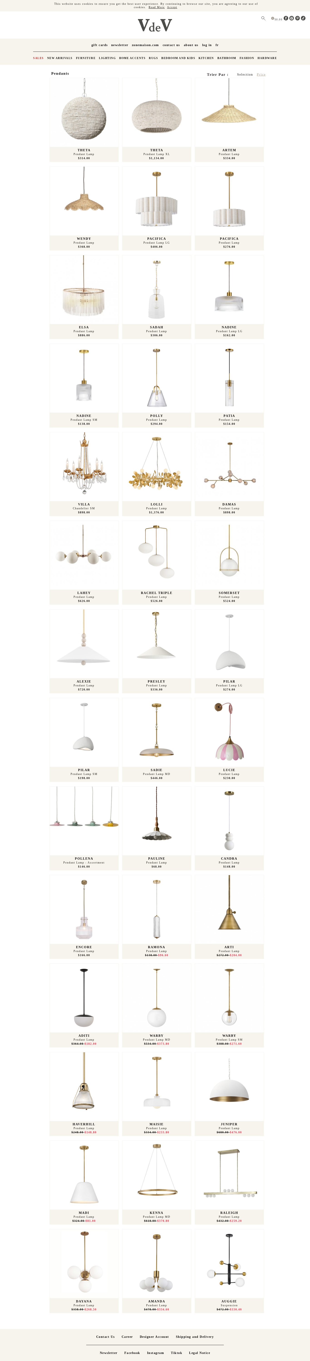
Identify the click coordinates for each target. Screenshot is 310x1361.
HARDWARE (267, 58)
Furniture (86, 58)
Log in (207, 45)
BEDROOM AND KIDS (178, 58)
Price (261, 74)
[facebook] (287, 19)
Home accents (132, 58)
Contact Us (171, 45)
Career (127, 1337)
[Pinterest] (298, 19)
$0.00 (279, 19)
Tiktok (176, 1353)
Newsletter (119, 45)
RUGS (153, 58)
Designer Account (154, 1337)
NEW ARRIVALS (60, 58)
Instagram (155, 1353)
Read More (157, 7)
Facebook (132, 1353)
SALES (38, 58)
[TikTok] (303, 19)
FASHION (247, 58)
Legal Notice (199, 1353)
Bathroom (226, 58)
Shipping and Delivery (195, 1337)
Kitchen (206, 58)
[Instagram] (292, 19)
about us (191, 45)
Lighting (107, 58)
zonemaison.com (145, 45)
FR (217, 45)
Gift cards (99, 45)
